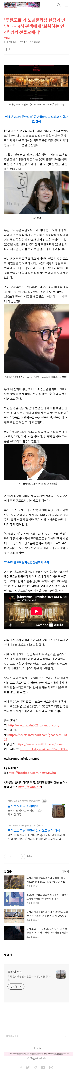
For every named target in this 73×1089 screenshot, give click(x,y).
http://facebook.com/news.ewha (32, 772)
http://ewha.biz (29, 787)
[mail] (51, 1068)
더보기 (65, 871)
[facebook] (21, 1068)
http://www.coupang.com (22, 825)
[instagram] (35, 1068)
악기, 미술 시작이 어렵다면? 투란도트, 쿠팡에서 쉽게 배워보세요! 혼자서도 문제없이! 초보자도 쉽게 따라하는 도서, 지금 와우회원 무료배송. (36, 837)
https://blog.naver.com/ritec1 (24, 800)
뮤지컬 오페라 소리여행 (23, 806)
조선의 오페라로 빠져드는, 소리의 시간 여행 (25, 812)
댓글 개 (8, 955)
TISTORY (36, 1048)
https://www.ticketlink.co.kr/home (39, 744)
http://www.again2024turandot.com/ (33, 725)
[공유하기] (14, 856)
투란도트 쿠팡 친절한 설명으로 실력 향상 (34, 831)
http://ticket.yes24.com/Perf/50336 (44, 749)
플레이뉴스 (14, 972)
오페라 (7, 38)
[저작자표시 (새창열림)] (38, 856)
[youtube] (43, 1068)
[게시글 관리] (19, 856)
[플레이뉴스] (22, 5)
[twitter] (28, 1068)
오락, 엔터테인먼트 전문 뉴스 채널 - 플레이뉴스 (29, 978)
